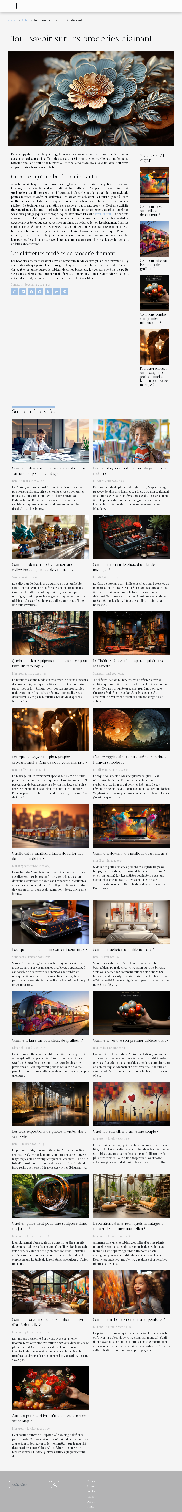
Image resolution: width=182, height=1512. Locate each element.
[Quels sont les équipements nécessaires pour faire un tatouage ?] (50, 633)
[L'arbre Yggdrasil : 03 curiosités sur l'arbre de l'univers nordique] (131, 729)
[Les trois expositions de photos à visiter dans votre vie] (50, 1103)
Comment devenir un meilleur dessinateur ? (153, 211)
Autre (25, 20)
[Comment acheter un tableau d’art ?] (131, 921)
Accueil (12, 20)
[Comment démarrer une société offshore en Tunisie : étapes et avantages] (50, 440)
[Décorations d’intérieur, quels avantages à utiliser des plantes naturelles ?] (131, 1195)
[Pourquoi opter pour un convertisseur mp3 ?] (50, 921)
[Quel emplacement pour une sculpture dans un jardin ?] (50, 1195)
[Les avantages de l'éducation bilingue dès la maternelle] (131, 440)
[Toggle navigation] (12, 6)
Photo (91, 1481)
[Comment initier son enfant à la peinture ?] (131, 1292)
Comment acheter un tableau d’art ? (123, 949)
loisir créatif (103, 214)
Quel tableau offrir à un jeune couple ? (126, 1131)
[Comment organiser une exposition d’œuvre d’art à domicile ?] (50, 1292)
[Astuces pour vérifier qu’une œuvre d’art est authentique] (50, 1388)
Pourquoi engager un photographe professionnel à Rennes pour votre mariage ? (154, 376)
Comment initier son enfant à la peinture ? (129, 1319)
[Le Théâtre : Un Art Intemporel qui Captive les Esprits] (131, 633)
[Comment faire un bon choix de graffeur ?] (154, 238)
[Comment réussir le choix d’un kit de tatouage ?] (131, 537)
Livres (91, 1486)
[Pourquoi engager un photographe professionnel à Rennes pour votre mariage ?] (154, 346)
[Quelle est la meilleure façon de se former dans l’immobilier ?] (50, 825)
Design (91, 1501)
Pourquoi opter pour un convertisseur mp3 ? (49, 949)
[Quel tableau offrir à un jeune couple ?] (131, 1103)
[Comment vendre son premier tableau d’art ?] (154, 292)
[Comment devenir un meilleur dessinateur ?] (154, 184)
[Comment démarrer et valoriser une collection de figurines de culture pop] (50, 537)
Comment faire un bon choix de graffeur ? (153, 264)
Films (91, 1496)
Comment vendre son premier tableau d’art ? (153, 318)
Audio (91, 1491)
